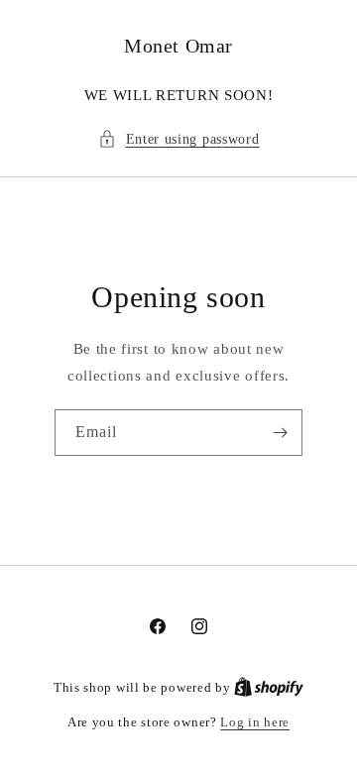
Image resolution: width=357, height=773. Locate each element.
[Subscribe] (279, 432)
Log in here (255, 722)
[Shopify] (268, 687)
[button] (179, 139)
